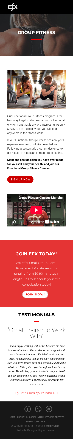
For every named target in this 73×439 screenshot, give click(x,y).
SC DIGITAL (49, 430)
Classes (31, 417)
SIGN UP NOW (20, 179)
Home (12, 417)
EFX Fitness (52, 426)
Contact (40, 421)
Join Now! (35, 294)
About (20, 417)
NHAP (41, 417)
